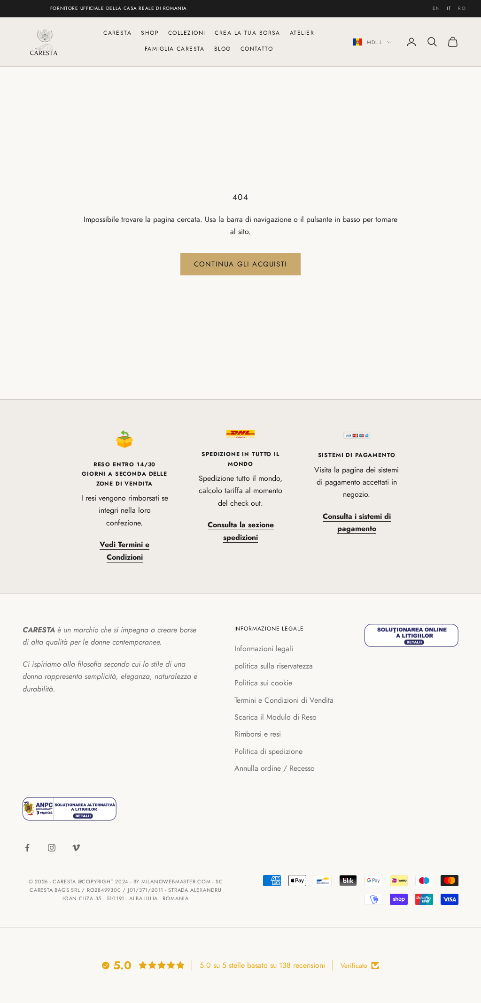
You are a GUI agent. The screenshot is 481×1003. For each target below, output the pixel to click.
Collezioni (186, 33)
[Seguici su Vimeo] (76, 847)
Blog (222, 49)
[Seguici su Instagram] (51, 847)
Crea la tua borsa (247, 33)
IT (449, 8)
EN (437, 8)
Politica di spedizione (268, 751)
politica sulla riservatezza (273, 666)
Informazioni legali (263, 648)
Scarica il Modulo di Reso (275, 717)
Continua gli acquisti (240, 264)
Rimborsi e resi (257, 734)
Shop (150, 33)
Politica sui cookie (263, 682)
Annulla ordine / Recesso (274, 768)
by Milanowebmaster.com (172, 881)
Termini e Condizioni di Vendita (284, 700)
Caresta (117, 33)
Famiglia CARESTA (175, 49)
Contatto (256, 49)
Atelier (302, 33)
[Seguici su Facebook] (27, 847)
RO (462, 8)
